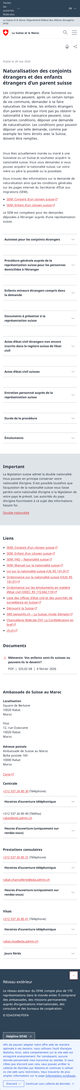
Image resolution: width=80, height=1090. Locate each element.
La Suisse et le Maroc (25, 33)
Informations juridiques (61, 1075)
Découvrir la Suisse (20, 608)
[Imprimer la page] (67, 46)
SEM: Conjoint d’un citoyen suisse (30, 199)
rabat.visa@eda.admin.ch (20, 941)
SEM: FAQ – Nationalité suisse (28, 559)
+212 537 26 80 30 (15, 791)
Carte (7, 774)
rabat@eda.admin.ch (17, 818)
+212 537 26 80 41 (15, 919)
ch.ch (10, 630)
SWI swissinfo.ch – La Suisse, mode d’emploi (38, 614)
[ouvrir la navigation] (74, 32)
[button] (74, 975)
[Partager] (75, 46)
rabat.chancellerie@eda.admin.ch (26, 880)
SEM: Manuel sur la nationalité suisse (33, 565)
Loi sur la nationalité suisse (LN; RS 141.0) (36, 571)
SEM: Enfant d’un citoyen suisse (29, 205)
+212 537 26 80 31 (15, 857)
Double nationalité (16, 513)
